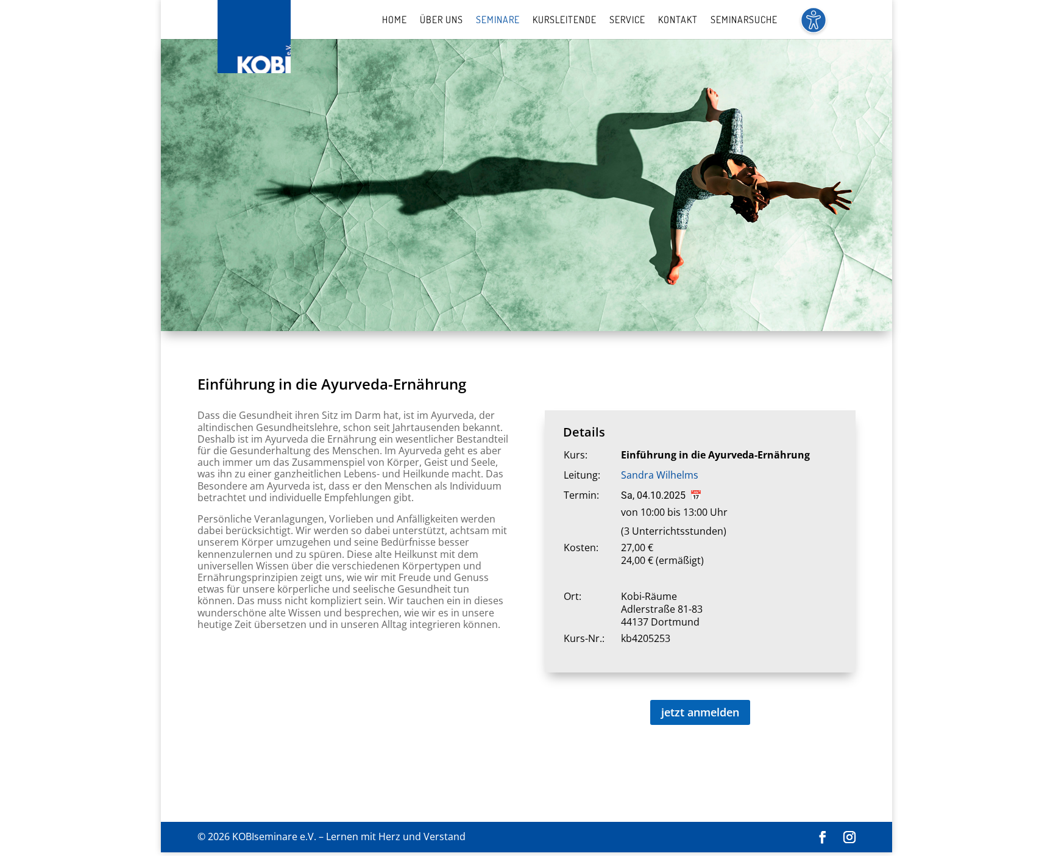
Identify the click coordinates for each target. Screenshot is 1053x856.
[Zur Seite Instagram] (849, 837)
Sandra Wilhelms (659, 475)
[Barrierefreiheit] (813, 27)
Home (394, 20)
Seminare (498, 20)
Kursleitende (565, 20)
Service (627, 20)
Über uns (441, 20)
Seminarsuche (744, 20)
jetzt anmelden (700, 712)
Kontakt (678, 20)
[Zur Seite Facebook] (823, 837)
